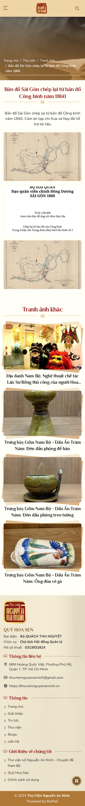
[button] (8, 8)
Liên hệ (13, 741)
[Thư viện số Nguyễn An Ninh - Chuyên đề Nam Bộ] (15, 612)
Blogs (12, 734)
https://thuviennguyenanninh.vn (34, 686)
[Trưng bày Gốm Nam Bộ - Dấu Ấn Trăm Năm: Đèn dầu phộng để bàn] (42, 421)
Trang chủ (11, 60)
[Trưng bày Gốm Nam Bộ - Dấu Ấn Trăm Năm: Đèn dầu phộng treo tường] (42, 487)
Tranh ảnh (47, 60)
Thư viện (29, 60)
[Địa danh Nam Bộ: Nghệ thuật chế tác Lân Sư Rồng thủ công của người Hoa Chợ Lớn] (42, 354)
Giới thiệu (15, 713)
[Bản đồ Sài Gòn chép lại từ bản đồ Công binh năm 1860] (42, 156)
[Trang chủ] (41, 8)
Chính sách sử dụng (23, 779)
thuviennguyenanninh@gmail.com (36, 677)
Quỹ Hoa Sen (18, 772)
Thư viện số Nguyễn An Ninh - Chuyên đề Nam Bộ (40, 763)
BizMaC (52, 801)
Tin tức (13, 720)
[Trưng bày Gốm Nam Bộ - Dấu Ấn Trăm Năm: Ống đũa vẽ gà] (42, 554)
